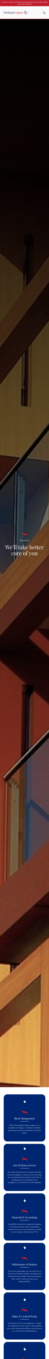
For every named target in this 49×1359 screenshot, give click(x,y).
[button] (44, 13)
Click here (28, 4)
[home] (16, 12)
